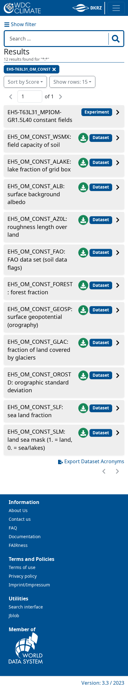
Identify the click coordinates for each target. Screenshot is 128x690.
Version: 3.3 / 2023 (102, 682)
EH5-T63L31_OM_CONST (29, 69)
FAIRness (18, 545)
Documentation (25, 536)
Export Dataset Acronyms (94, 461)
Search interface (26, 607)
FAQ (13, 528)
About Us (18, 510)
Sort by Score (23, 81)
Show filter (23, 24)
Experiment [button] (97, 112)
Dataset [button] (101, 137)
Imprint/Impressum (29, 585)
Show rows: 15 (70, 81)
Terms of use (22, 567)
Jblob (14, 615)
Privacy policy (23, 576)
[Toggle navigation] (116, 8)
